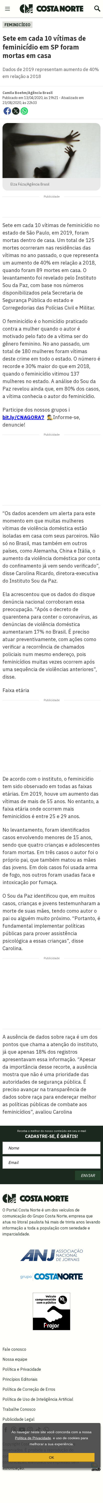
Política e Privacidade (21, 1369)
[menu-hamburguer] (7, 8)
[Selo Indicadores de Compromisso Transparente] (51, 1310)
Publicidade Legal (18, 1419)
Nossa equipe (14, 1359)
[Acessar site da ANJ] (51, 1254)
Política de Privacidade (33, 1438)
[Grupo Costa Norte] (51, 1276)
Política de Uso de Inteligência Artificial (37, 1399)
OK (51, 1457)
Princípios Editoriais (20, 1379)
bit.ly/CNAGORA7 (23, 417)
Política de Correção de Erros (28, 1389)
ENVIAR (88, 1175)
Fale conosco (14, 1349)
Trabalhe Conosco (19, 1409)
